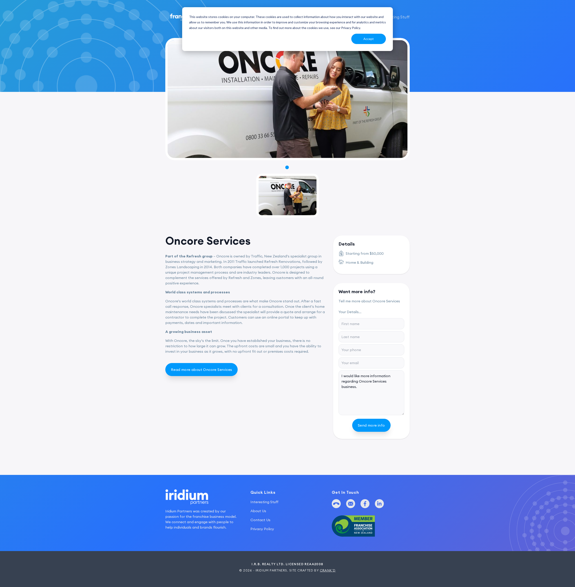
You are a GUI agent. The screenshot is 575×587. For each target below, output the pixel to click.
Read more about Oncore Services (201, 369)
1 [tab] (287, 167)
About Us (258, 511)
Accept (368, 39)
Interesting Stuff (394, 17)
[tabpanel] (287, 99)
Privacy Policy (262, 529)
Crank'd (328, 570)
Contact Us (260, 520)
